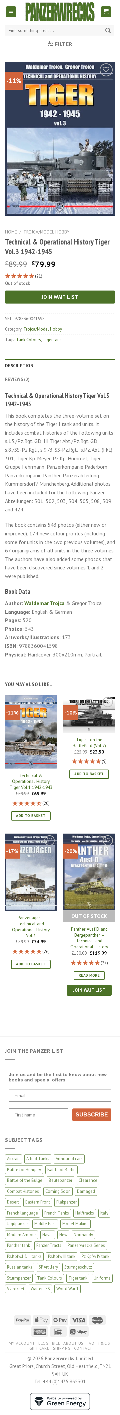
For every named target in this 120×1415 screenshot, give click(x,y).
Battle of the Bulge (24, 1180)
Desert (13, 1202)
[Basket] (106, 11)
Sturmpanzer (19, 1278)
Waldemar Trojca (44, 603)
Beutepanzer (60, 1180)
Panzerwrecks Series (86, 1245)
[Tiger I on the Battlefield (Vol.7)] (89, 714)
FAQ (91, 1343)
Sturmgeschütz (78, 1267)
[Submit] (108, 30)
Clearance (88, 1180)
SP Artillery (48, 1267)
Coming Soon (58, 1191)
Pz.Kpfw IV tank (95, 1256)
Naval (47, 1235)
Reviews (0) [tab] (17, 379)
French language (22, 1213)
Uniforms (102, 1278)
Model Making (75, 1224)
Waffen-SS (40, 1289)
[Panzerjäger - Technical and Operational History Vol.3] (31, 872)
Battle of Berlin (61, 1169)
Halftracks (84, 1213)
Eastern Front (37, 1202)
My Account (22, 1343)
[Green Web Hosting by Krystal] (60, 1401)
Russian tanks (19, 1267)
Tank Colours (28, 340)
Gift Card (39, 1348)
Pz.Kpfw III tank (61, 1256)
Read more (89, 975)
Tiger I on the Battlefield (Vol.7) (89, 743)
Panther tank (18, 1245)
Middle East (45, 1224)
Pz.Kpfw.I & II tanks (24, 1256)
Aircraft (13, 1158)
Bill (56, 1343)
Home (11, 232)
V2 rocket (15, 1289)
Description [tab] (19, 366)
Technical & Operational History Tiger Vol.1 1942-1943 (31, 781)
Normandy (83, 1235)
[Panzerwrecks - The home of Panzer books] (60, 11)
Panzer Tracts (48, 1245)
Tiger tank (52, 340)
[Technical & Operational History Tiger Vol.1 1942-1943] (31, 732)
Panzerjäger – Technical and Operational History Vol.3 (31, 926)
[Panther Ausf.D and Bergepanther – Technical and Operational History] (89, 872)
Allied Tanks (37, 1158)
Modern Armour (21, 1235)
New (63, 1235)
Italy (104, 1213)
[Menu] (11, 11)
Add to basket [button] (30, 815)
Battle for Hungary (24, 1169)
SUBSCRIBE (92, 1114)
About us (73, 1343)
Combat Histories (23, 1191)
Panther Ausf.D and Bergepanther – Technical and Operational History (89, 938)
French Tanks (56, 1213)
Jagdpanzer (17, 1224)
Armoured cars (69, 1158)
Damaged (86, 1191)
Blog (43, 1343)
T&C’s (104, 1343)
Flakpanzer (66, 1202)
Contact (83, 1348)
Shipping (62, 1348)
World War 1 (67, 1289)
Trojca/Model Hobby (46, 232)
